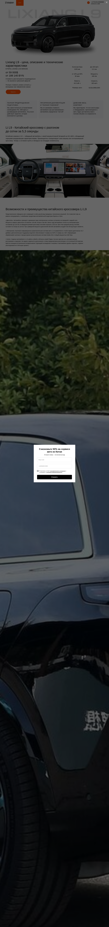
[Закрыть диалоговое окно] (106, 2)
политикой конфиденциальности (54, 472)
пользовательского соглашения (57, 471)
